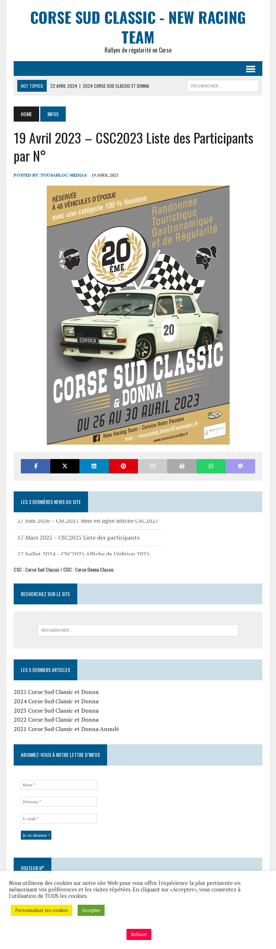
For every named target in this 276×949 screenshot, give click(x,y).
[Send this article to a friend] (152, 466)
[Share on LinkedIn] (94, 466)
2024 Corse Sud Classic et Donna (56, 701)
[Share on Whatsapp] (211, 466)
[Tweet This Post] (64, 466)
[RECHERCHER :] (223, 85)
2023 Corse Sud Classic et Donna (56, 710)
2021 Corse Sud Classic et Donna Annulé (66, 729)
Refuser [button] (139, 934)
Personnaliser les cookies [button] (41, 910)
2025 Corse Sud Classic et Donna (56, 692)
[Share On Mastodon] (240, 466)
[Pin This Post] (123, 466)
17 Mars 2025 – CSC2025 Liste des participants (78, 527)
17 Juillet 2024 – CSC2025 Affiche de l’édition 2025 (83, 544)
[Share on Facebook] (35, 466)
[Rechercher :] (138, 630)
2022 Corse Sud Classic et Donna (56, 719)
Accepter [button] (91, 910)
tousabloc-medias (64, 175)
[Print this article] (181, 466)
